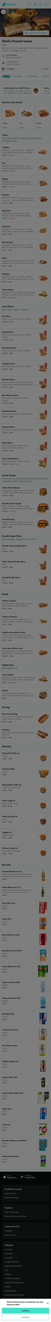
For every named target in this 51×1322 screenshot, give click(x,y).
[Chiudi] (47, 1303)
